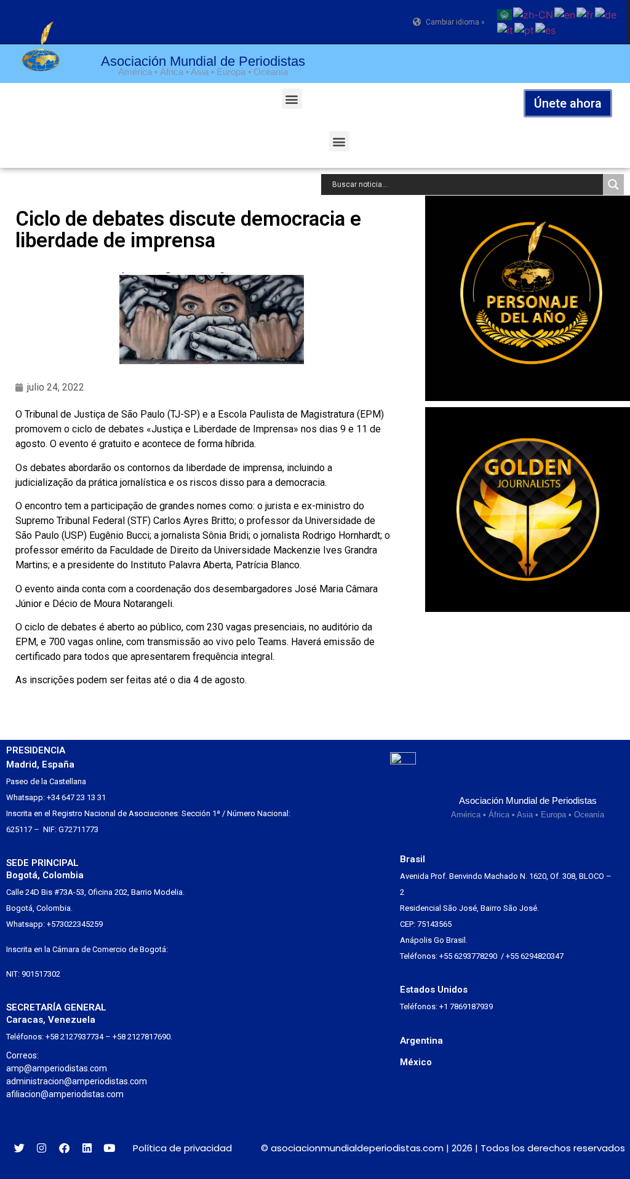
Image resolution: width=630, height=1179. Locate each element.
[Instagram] (42, 1147)
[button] (292, 99)
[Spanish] (546, 29)
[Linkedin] (87, 1147)
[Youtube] (109, 1147)
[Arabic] (505, 13)
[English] (565, 13)
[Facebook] (64, 1147)
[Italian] (505, 29)
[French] (585, 13)
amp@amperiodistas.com (56, 1068)
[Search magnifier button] (613, 184)
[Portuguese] (524, 29)
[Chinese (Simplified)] (533, 13)
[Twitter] (19, 1147)
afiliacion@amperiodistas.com (65, 1094)
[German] (606, 13)
